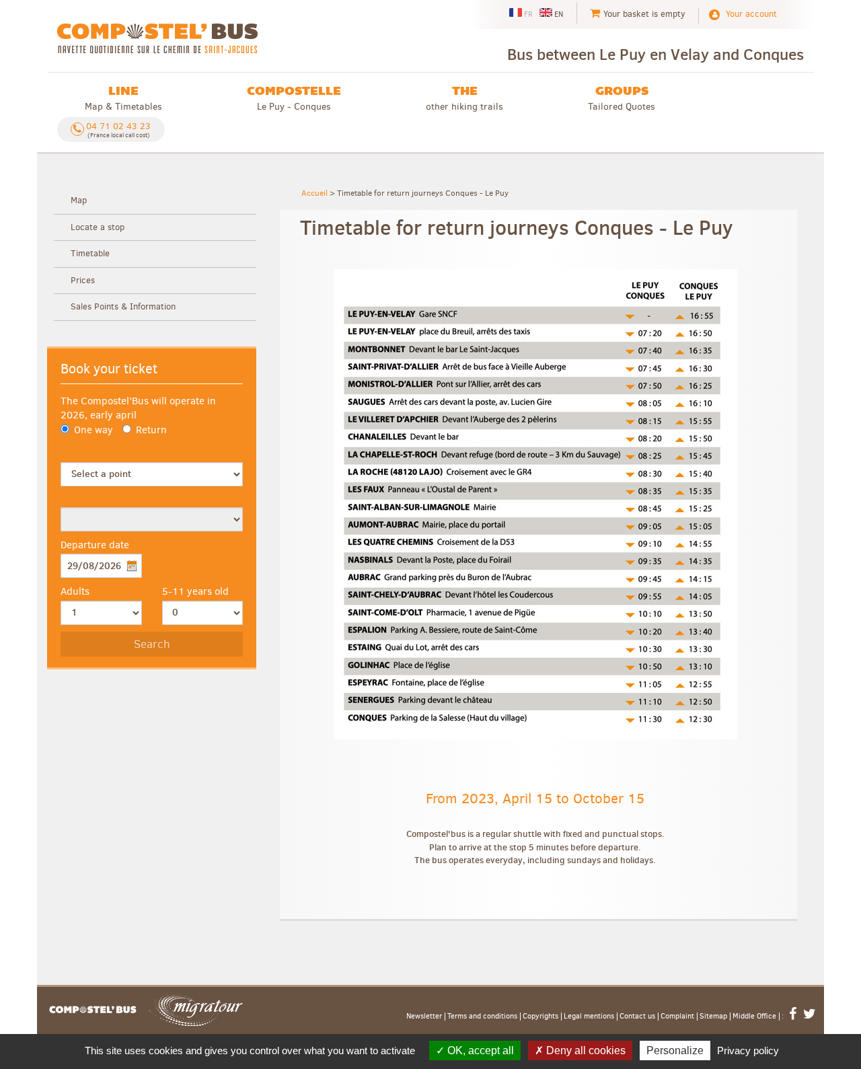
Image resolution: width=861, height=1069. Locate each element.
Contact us (637, 1016)
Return (151, 430)
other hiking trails (464, 98)
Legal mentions (589, 1016)
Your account (751, 14)
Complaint (677, 1016)
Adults (75, 591)
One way (93, 430)
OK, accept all (479, 1050)
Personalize (675, 1050)
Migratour (196, 1010)
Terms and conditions (482, 1016)
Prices (83, 280)
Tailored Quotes (621, 98)
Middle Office (754, 1016)
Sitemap (713, 1016)
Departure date (95, 545)
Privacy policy (748, 1050)
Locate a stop (97, 227)
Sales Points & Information (123, 306)
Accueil (314, 193)
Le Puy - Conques (294, 98)
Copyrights (540, 1016)
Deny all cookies (585, 1050)
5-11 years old (195, 591)
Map (79, 200)
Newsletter (424, 1016)
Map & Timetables (123, 98)
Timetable (90, 253)
